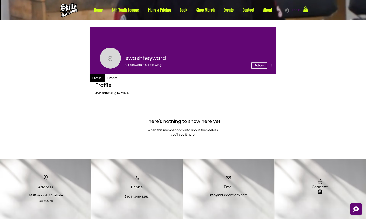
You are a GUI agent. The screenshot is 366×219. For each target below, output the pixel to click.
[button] (305, 9)
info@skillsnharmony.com (228, 195)
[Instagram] (320, 191)
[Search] (280, 10)
